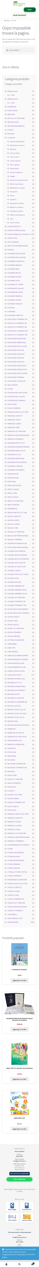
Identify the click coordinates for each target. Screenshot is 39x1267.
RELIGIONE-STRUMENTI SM (17, 768)
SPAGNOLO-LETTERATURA (16, 833)
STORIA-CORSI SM (13, 868)
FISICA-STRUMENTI (14, 408)
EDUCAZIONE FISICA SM (15, 358)
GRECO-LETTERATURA (15, 501)
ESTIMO (10, 389)
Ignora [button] (4, 1257)
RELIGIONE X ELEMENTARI (16, 764)
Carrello (30, 1263)
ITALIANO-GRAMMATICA (15, 586)
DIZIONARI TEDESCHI (14, 304)
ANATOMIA (11, 114)
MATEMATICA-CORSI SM (15, 698)
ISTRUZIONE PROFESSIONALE (17, 547)
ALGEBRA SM (11, 107)
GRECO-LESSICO (13, 497)
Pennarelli (13, 192)
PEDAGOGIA (11, 748)
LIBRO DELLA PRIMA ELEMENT (17, 655)
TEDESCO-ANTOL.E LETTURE (17, 884)
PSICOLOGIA (11, 752)
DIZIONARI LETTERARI (15, 284)
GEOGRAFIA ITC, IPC (14, 455)
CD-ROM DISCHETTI (14, 226)
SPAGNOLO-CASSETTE (15, 818)
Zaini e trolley (15, 223)
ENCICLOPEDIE (12, 385)
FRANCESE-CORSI (13, 427)
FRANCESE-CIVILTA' (14, 420)
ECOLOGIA (11, 308)
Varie (11, 219)
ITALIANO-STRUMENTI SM (16, 601)
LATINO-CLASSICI (13, 617)
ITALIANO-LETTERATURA (16, 598)
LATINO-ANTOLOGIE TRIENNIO (18, 613)
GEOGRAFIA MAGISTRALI (15, 458)
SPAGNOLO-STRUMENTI (15, 841)
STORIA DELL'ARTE (13, 856)
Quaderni (13, 199)
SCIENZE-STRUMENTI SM (16, 802)
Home (8, 20)
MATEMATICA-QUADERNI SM (17, 702)
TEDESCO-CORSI (13, 895)
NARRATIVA (11, 729)
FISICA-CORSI (12, 404)
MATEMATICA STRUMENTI (16, 690)
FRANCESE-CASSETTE (14, 416)
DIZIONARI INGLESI (14, 273)
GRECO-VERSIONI (13, 505)
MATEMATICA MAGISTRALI (16, 686)
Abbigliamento (12, 91)
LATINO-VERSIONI (13, 636)
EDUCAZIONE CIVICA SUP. (16, 354)
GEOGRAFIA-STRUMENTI (16, 470)
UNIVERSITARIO (12, 922)
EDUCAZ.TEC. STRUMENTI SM (17, 335)
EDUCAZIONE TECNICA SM (16, 381)
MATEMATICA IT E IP (14, 683)
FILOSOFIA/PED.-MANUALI (16, 400)
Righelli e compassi (16, 207)
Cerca (19, 1264)
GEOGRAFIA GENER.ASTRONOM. (18, 447)
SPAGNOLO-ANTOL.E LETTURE (18, 814)
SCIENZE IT (11, 791)
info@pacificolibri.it (19, 1161)
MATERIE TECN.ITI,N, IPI (15, 717)
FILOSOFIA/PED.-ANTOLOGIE (17, 393)
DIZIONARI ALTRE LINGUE (16, 254)
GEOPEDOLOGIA (13, 478)
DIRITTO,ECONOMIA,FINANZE (17, 246)
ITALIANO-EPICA (13, 578)
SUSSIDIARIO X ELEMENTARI (17, 880)
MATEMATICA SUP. (13, 694)
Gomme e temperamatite (19, 180)
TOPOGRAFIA (12, 914)
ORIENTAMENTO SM (14, 740)
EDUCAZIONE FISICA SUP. (15, 362)
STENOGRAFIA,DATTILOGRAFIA (18, 845)
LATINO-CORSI (12, 621)
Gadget (12, 176)
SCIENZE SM (11, 787)
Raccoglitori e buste (17, 203)
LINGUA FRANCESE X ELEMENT (17, 659)
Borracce (13, 149)
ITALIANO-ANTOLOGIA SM (16, 563)
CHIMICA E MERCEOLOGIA (16, 230)
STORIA (10, 849)
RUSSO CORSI (12, 775)
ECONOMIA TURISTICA (15, 315)
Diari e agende (15, 165)
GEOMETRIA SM (12, 474)
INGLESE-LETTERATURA (15, 532)
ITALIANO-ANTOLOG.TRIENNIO (18, 559)
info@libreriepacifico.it (19, 1237)
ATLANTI (10, 130)
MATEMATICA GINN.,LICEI (16, 679)
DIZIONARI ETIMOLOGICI (16, 261)
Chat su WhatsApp (19, 1179)
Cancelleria (11, 138)
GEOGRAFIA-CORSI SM (15, 466)
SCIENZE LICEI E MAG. (14, 795)
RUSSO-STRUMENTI (14, 783)
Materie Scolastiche (14, 706)
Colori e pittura (15, 161)
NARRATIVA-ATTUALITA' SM (16, 737)
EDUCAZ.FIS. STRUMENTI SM (17, 327)
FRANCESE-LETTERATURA (16, 431)
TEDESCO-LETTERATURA (16, 903)
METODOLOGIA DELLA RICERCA (18, 725)
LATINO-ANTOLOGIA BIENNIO (17, 609)
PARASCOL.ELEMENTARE (15, 744)
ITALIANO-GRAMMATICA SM (16, 590)
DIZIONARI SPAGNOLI (14, 296)
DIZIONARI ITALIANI (14, 277)
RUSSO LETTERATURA (15, 779)
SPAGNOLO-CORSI (13, 829)
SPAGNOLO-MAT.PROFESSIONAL (18, 837)
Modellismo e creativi (17, 188)
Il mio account (6, 1264)
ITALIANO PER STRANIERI (16, 551)
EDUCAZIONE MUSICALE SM (16, 366)
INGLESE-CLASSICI (13, 524)
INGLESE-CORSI (12, 528)
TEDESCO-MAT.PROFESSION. (17, 907)
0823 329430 (19, 1242)
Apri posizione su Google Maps (19, 1173)
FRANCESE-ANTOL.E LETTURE (17, 412)
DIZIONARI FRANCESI (14, 265)
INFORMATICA (12, 509)
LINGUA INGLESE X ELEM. (15, 663)
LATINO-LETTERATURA (15, 628)
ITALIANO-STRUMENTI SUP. (16, 605)
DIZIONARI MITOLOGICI (15, 288)
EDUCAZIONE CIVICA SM (15, 350)
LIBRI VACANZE (12, 652)
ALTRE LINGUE (12, 110)
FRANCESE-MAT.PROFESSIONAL (18, 435)
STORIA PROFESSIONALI (15, 860)
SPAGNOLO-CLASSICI (14, 826)
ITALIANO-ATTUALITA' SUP (16, 567)
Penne (12, 196)
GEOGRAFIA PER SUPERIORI (17, 462)
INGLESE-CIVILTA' (13, 520)
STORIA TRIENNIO (13, 864)
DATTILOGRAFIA (13, 242)
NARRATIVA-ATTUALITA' (15, 733)
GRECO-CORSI (12, 493)
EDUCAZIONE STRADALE (15, 377)
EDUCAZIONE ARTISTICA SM (17, 346)
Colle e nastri (14, 157)
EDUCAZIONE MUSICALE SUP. (17, 369)
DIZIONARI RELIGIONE (15, 292)
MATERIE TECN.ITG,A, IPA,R (16, 713)
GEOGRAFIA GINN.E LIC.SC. (16, 451)
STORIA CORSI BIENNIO (15, 853)
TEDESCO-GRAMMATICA (15, 899)
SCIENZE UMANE (13, 798)
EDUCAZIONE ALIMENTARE (16, 339)
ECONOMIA (11, 312)
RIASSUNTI (11, 771)
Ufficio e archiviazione (17, 215)
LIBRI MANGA (12, 644)
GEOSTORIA (11, 482)
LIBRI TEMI (11, 648)
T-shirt (12, 95)
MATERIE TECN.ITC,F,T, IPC (16, 710)
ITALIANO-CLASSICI (14, 571)
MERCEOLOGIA (12, 721)
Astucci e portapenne (17, 141)
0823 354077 (19, 1156)
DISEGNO (10, 250)
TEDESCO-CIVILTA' (13, 891)
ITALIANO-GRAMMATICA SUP (17, 594)
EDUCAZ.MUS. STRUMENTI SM (17, 331)
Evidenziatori (14, 168)
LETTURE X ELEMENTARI (15, 640)
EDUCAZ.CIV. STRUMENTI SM (17, 323)
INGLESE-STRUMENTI (14, 540)
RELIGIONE (11, 760)
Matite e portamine (16, 184)
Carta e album (15, 153)
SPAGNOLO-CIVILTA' (14, 822)
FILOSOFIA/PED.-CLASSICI (16, 397)
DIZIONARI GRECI (13, 269)
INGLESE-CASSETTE (14, 516)
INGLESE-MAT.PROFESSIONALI (17, 536)
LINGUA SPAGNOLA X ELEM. (16, 667)
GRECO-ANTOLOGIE (14, 485)
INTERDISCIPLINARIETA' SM (17, 543)
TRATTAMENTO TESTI (15, 918)
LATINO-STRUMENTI (14, 632)
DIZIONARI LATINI (13, 281)
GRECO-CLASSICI (13, 489)
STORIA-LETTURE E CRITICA (17, 872)
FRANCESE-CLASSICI (14, 424)
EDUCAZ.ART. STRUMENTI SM (17, 319)
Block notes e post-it (17, 145)
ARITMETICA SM (12, 122)
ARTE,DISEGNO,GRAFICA (15, 126)
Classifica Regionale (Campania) (18, 234)
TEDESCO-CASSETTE (14, 887)
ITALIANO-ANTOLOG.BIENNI (17, 555)
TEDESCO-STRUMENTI (15, 911)
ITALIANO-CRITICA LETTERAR (17, 574)
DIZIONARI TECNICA (14, 300)
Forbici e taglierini (16, 172)
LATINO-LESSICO (13, 625)
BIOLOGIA (10, 134)
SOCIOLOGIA (11, 810)
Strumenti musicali (16, 211)
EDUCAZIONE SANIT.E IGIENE (17, 373)
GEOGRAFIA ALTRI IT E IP (16, 443)
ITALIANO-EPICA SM (14, 582)
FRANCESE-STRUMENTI (15, 439)
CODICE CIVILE (12, 238)
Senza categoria (12, 806)
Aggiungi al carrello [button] (19, 980)
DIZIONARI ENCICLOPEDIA (16, 257)
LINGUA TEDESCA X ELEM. (16, 671)
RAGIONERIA (11, 756)
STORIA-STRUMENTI (14, 876)
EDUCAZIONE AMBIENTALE (16, 342)
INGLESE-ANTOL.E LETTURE (17, 513)
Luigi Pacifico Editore (14, 675)
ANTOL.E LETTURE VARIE (16, 118)
